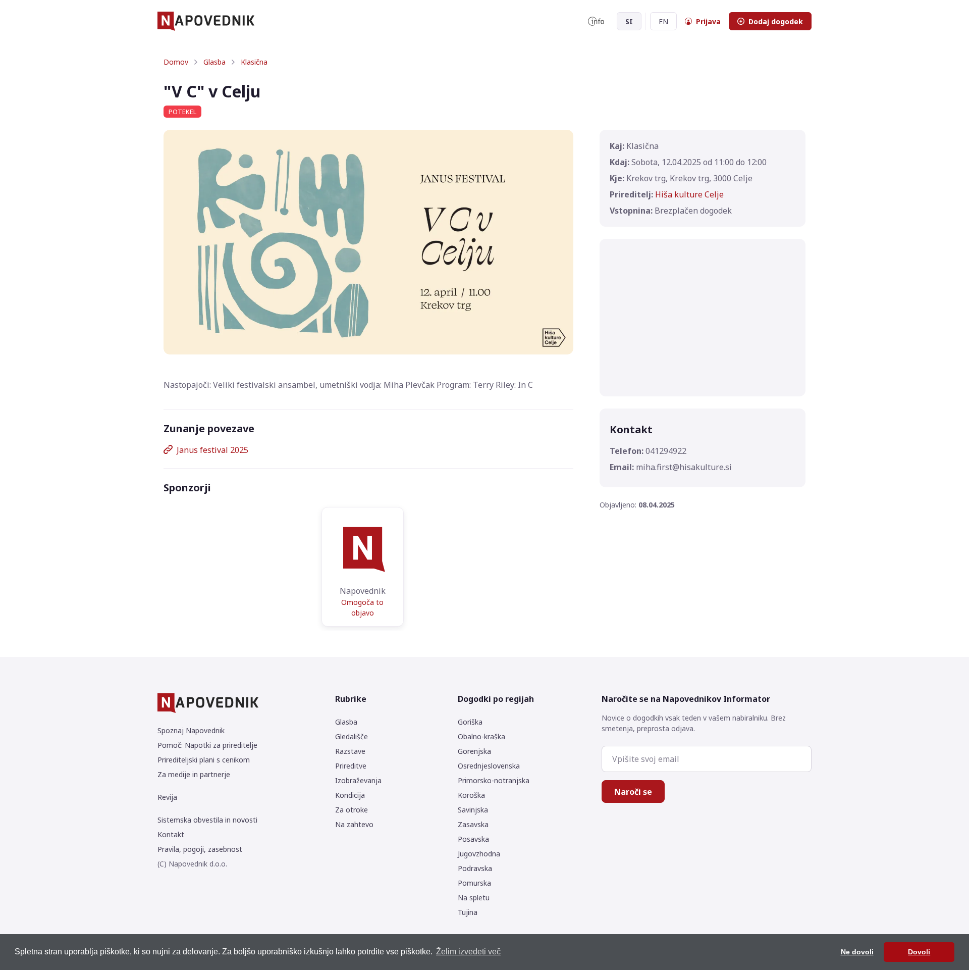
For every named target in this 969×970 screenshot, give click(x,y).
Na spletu (474, 897)
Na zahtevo (354, 824)
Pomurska (474, 883)
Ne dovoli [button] (857, 952)
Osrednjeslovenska (489, 766)
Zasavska (473, 824)
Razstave (350, 751)
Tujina (467, 912)
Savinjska (473, 809)
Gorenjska (474, 751)
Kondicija (350, 795)
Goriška (470, 722)
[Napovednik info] (596, 21)
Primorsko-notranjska (493, 780)
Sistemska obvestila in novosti (207, 820)
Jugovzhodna (479, 853)
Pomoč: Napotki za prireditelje (207, 745)
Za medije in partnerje (193, 774)
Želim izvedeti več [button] (468, 951)
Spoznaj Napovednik (191, 730)
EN (663, 21)
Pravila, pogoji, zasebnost (199, 849)
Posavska (473, 839)
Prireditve (350, 766)
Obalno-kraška (481, 736)
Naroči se (633, 791)
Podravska (475, 868)
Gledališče (351, 736)
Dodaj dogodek (775, 21)
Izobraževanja (358, 780)
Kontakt (170, 834)
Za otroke (351, 809)
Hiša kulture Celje (689, 194)
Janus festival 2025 (212, 449)
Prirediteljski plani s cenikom (203, 759)
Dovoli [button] (919, 952)
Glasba (214, 62)
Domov (176, 62)
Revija (167, 797)
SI (629, 21)
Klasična (254, 62)
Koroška (471, 795)
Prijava (708, 21)
